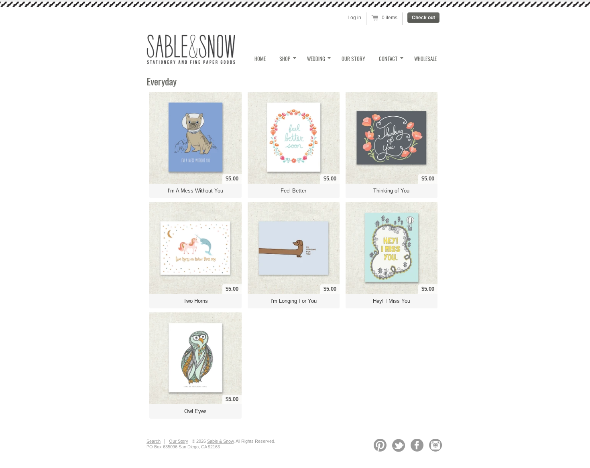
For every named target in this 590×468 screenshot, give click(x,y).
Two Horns (195, 301)
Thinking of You (391, 191)
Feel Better (293, 191)
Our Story (353, 59)
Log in (354, 17)
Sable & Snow (220, 441)
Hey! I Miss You (391, 301)
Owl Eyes (195, 411)
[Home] (190, 62)
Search (153, 441)
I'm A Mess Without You (195, 191)
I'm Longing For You (294, 301)
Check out (423, 17)
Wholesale (425, 59)
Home (260, 59)
